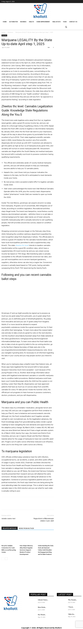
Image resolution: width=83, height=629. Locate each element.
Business (10, 32)
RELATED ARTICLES (9, 528)
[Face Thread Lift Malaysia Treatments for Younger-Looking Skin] (33, 616)
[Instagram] (8, 619)
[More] (23, 52)
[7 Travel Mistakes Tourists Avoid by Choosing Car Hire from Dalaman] (62, 608)
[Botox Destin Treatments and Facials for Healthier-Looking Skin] (33, 609)
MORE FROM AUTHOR (26, 528)
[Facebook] (4, 52)
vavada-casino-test (8, 519)
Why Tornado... (72, 600)
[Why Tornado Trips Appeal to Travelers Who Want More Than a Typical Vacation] (62, 601)
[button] (66, 27)
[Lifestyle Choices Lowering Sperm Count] (33, 601)
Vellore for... (71, 614)
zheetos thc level (22, 245)
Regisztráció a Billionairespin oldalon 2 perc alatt (44, 520)
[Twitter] (8, 52)
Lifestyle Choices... (43, 600)
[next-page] (6, 558)
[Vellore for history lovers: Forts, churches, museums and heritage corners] (62, 615)
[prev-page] (3, 558)
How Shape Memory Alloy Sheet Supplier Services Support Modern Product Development (26, 550)
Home (3, 32)
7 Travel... (70, 607)
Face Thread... (42, 615)
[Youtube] (8, 624)
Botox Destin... (42, 607)
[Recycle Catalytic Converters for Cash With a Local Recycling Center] (9, 538)
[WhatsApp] (18, 52)
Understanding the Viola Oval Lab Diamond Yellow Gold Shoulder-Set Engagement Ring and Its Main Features (45, 550)
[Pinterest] (13, 52)
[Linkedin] (13, 619)
